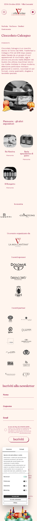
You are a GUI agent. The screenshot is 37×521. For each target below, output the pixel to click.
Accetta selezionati (15, 499)
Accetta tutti (15, 496)
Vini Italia (4, 26)
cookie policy (29, 496)
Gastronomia (6, 29)
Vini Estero (13, 26)
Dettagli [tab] (22, 449)
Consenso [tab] (9, 449)
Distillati (21, 26)
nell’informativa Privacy (25, 432)
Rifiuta (15, 502)
